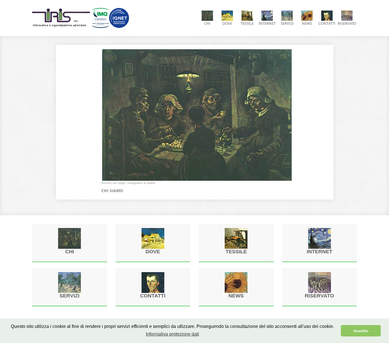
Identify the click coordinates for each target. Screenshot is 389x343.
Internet (267, 23)
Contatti (326, 23)
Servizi (287, 23)
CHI (207, 23)
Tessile (247, 23)
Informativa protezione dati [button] (172, 334)
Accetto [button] (360, 330)
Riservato (347, 23)
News (307, 23)
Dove (227, 23)
